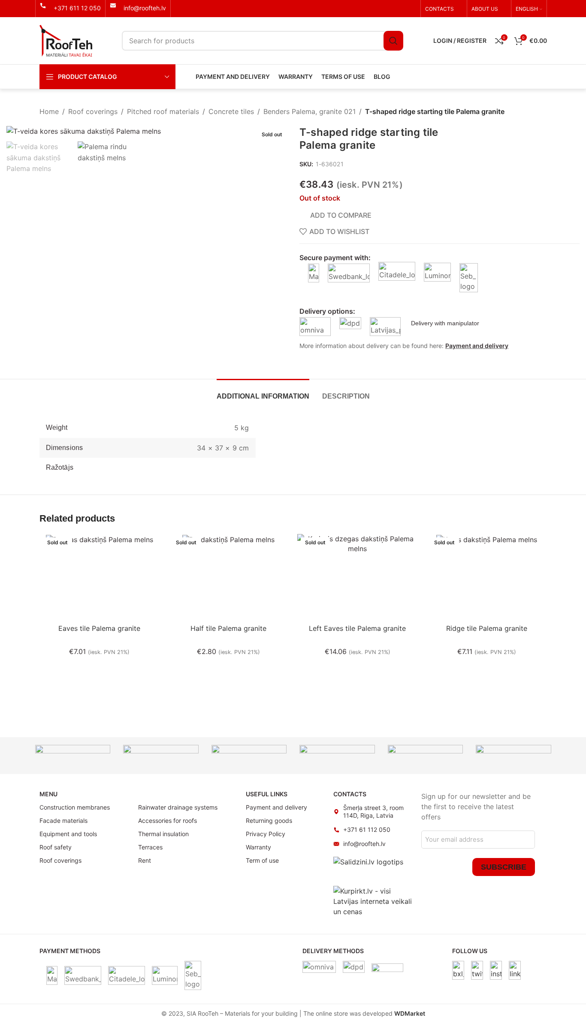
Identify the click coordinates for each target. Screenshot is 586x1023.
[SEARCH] (393, 41)
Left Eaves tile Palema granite (357, 628)
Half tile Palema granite (228, 628)
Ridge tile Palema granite (486, 628)
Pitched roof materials (163, 111)
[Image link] (458, 970)
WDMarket (409, 1013)
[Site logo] (65, 40)
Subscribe (503, 867)
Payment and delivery (476, 345)
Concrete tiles (231, 111)
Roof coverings (93, 111)
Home (49, 111)
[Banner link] (73, 755)
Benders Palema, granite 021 (309, 111)
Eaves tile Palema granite (99, 628)
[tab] (263, 392)
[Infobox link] (70, 8)
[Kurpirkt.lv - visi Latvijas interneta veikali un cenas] (373, 901)
